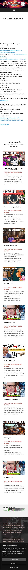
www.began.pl (4, 100)
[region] (14, 556)
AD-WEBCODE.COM (17, 539)
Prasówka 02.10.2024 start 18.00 (12, 399)
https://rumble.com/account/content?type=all (12, 59)
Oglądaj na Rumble (4, 124)
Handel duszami (8, 284)
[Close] (26, 544)
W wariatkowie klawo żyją (10, 245)
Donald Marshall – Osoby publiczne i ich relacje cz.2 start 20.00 (13, 169)
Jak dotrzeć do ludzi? (9, 361)
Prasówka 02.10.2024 (9, 477)
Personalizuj (14, 563)
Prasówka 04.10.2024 (9, 322)
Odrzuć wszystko (14, 567)
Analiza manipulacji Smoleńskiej (12, 207)
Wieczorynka (7, 438)
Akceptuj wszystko (14, 559)
